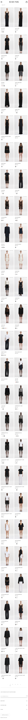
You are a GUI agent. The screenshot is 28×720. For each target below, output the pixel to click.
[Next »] (20, 684)
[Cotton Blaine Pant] (7, 610)
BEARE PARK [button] (3, 700)
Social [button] (2, 709)
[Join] (26, 696)
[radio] (1, 31)
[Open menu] (3, 2)
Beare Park (3, 717)
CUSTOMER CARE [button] (3, 705)
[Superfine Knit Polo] (20, 421)
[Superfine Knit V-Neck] (20, 394)
